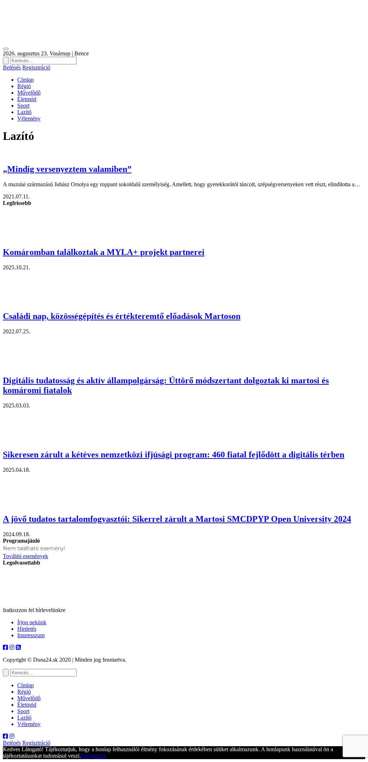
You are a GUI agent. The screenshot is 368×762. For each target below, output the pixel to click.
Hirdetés (26, 629)
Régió (24, 86)
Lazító (24, 112)
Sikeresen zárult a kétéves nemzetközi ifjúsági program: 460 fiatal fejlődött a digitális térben (173, 454)
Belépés (12, 67)
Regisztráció (36, 67)
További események (25, 556)
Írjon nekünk (31, 622)
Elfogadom (93, 756)
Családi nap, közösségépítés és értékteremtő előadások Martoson (121, 316)
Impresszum (31, 635)
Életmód (26, 99)
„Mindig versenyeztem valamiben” (67, 169)
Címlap (25, 80)
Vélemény (29, 118)
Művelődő (29, 93)
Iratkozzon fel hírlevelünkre (34, 610)
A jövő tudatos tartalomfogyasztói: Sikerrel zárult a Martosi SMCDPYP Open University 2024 (177, 519)
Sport (23, 105)
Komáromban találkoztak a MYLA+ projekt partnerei (103, 252)
